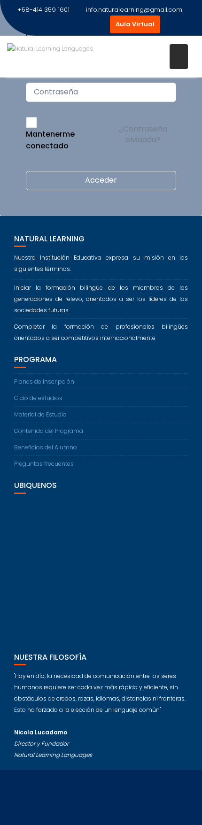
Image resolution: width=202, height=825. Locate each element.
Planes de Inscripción (44, 382)
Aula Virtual (135, 24)
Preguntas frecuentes (44, 464)
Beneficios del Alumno (45, 447)
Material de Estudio (40, 414)
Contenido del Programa (48, 431)
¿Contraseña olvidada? (143, 134)
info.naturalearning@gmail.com (134, 9)
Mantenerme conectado (50, 140)
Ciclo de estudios (38, 398)
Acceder (101, 180)
